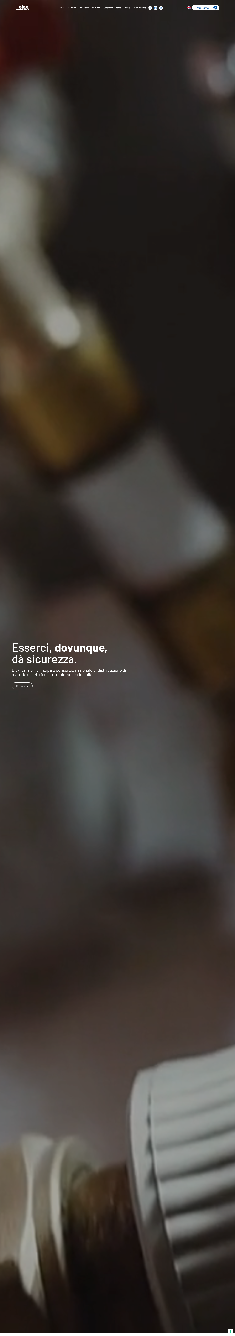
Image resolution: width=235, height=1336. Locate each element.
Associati (84, 8)
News (127, 8)
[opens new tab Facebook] (150, 8)
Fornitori (96, 8)
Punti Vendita (140, 8)
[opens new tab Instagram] (155, 8)
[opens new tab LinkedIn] (161, 8)
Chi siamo (71, 8)
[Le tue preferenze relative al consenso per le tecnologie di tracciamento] (230, 1331)
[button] (205, 7)
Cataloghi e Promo (112, 8)
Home (61, 8)
